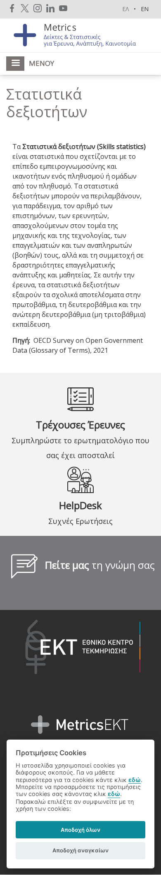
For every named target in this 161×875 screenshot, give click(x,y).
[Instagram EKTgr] (37, 8)
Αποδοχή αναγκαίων (80, 850)
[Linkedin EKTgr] (50, 8)
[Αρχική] (80, 34)
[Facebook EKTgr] (12, 8)
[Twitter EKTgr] (25, 8)
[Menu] (15, 63)
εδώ (134, 779)
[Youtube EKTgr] (63, 8)
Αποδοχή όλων (80, 829)
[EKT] (76, 648)
